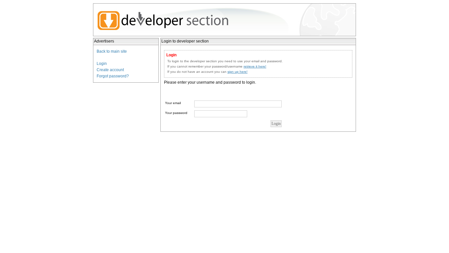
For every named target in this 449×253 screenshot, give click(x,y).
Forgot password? (113, 76)
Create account (110, 70)
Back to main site (112, 51)
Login (102, 63)
